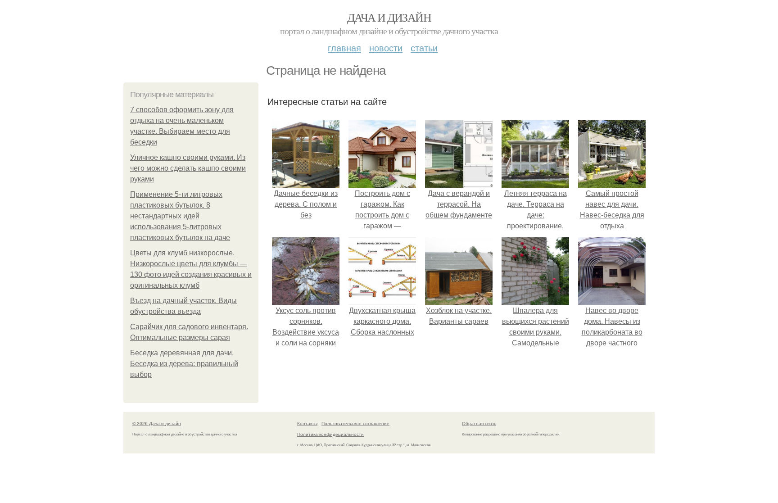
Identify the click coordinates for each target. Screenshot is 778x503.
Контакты (307, 423)
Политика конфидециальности (330, 434)
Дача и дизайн (389, 17)
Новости (386, 47)
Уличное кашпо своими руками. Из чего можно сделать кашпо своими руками (188, 168)
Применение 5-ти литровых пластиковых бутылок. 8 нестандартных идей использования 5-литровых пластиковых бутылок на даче (180, 215)
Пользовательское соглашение (355, 423)
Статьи (424, 47)
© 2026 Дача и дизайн (156, 423)
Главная (344, 47)
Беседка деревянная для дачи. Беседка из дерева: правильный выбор (184, 363)
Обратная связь (479, 423)
